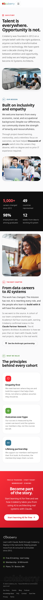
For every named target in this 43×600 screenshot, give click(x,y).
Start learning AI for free (20, 517)
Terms (12, 597)
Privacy (5, 597)
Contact (24, 593)
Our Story (6, 590)
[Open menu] (18, 3)
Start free (32, 593)
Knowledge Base (8, 593)
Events (14, 590)
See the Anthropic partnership (21, 343)
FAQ (17, 593)
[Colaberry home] (8, 3)
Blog (20, 590)
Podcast (26, 590)
